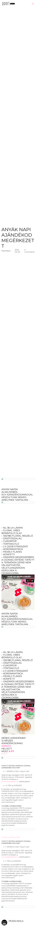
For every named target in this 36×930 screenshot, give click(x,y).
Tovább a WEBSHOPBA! (10, 837)
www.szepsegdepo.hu (10, 781)
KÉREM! (4, 754)
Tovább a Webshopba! (11, 806)
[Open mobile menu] (33, 3)
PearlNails (16, 921)
